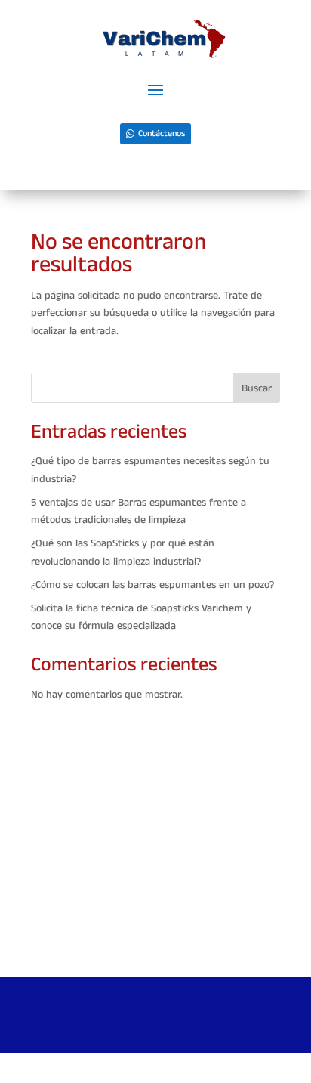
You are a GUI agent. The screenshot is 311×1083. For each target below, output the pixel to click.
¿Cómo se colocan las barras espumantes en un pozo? (152, 585)
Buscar (257, 388)
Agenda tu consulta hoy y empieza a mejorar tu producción (156, 945)
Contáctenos (161, 133)
